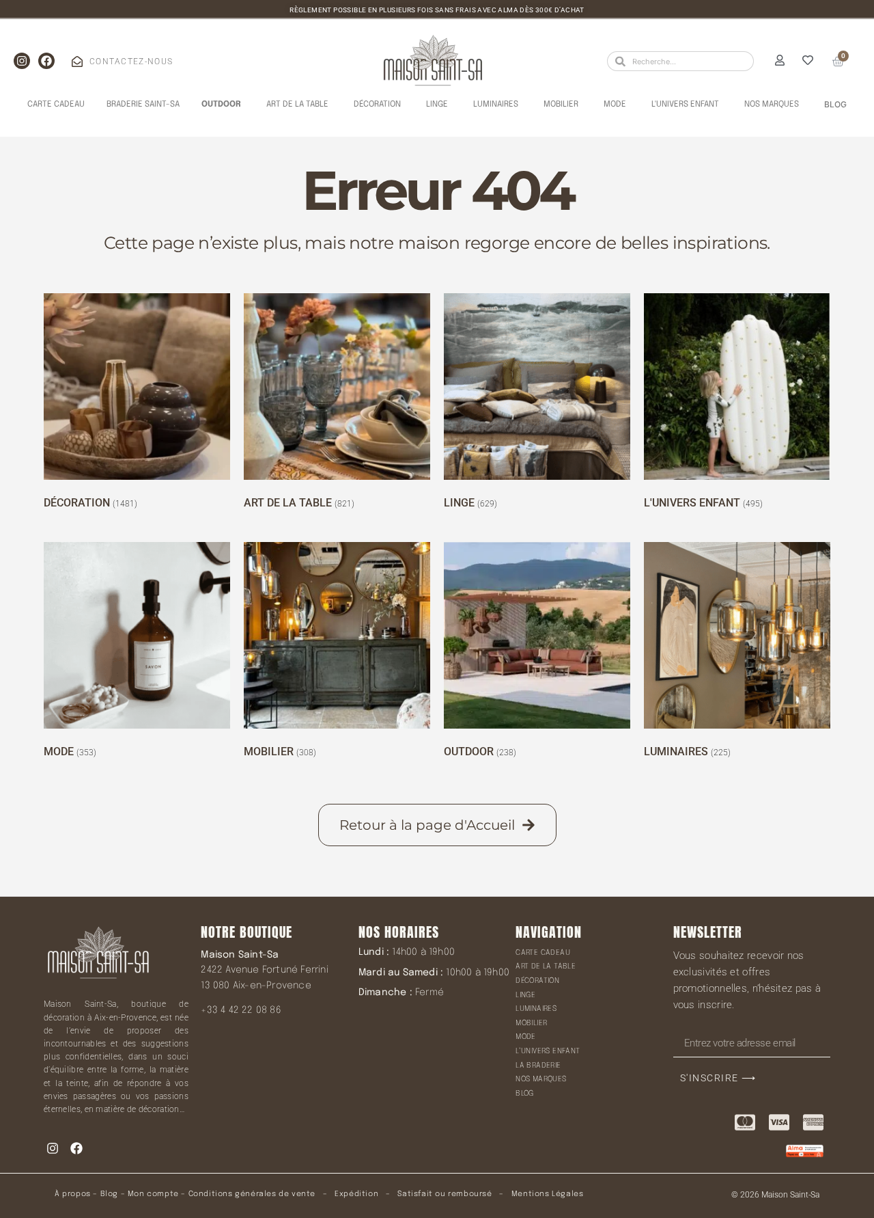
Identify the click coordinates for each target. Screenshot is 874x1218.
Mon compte (153, 1194)
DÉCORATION (537, 981)
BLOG (525, 1094)
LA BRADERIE (538, 1065)
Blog (109, 1194)
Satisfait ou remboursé (444, 1194)
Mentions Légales (547, 1194)
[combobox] (680, 61)
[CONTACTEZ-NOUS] (77, 61)
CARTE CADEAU (543, 953)
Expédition (356, 1194)
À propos (73, 1194)
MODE (526, 1037)
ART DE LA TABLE (546, 966)
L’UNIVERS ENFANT (548, 1051)
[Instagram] (22, 61)
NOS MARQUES (541, 1079)
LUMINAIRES (536, 1009)
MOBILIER (531, 1023)
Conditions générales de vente (251, 1194)
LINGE (525, 995)
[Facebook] (46, 61)
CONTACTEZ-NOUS (131, 61)
